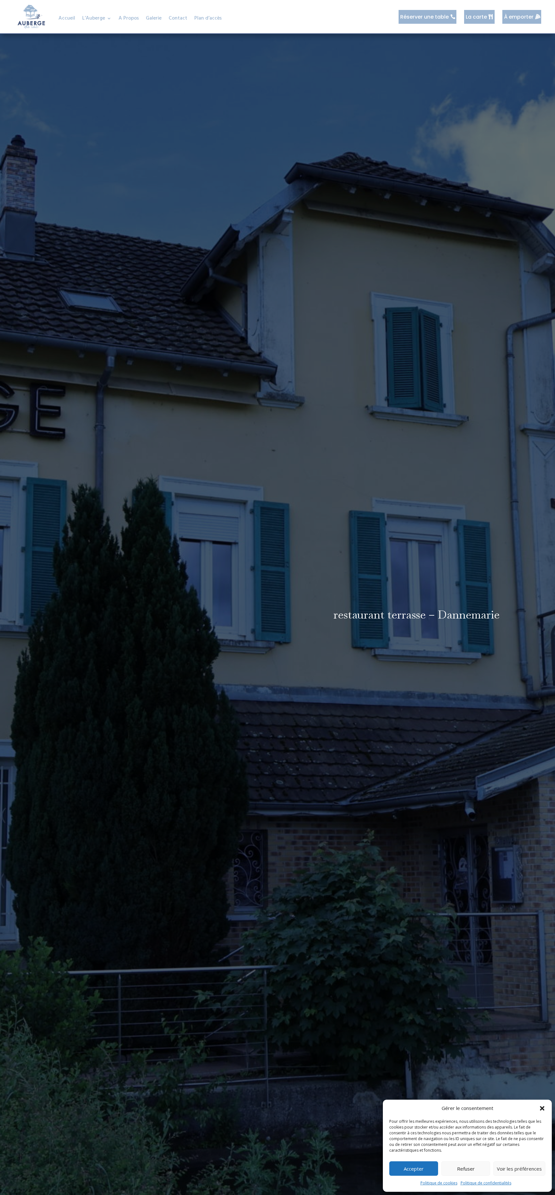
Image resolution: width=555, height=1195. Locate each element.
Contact (178, 18)
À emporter (518, 17)
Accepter (414, 1168)
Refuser (466, 1168)
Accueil (66, 18)
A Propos (129, 18)
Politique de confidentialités (486, 1183)
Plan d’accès (208, 18)
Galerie (154, 18)
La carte (476, 17)
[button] (542, 1108)
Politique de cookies (438, 1183)
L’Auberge (93, 18)
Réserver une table (424, 17)
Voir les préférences (519, 1168)
